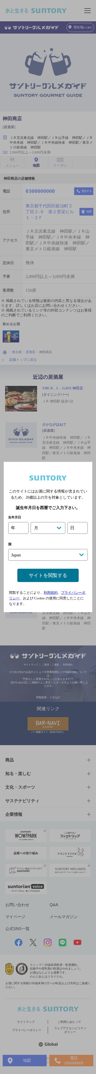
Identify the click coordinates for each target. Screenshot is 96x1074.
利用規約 (51, 593)
